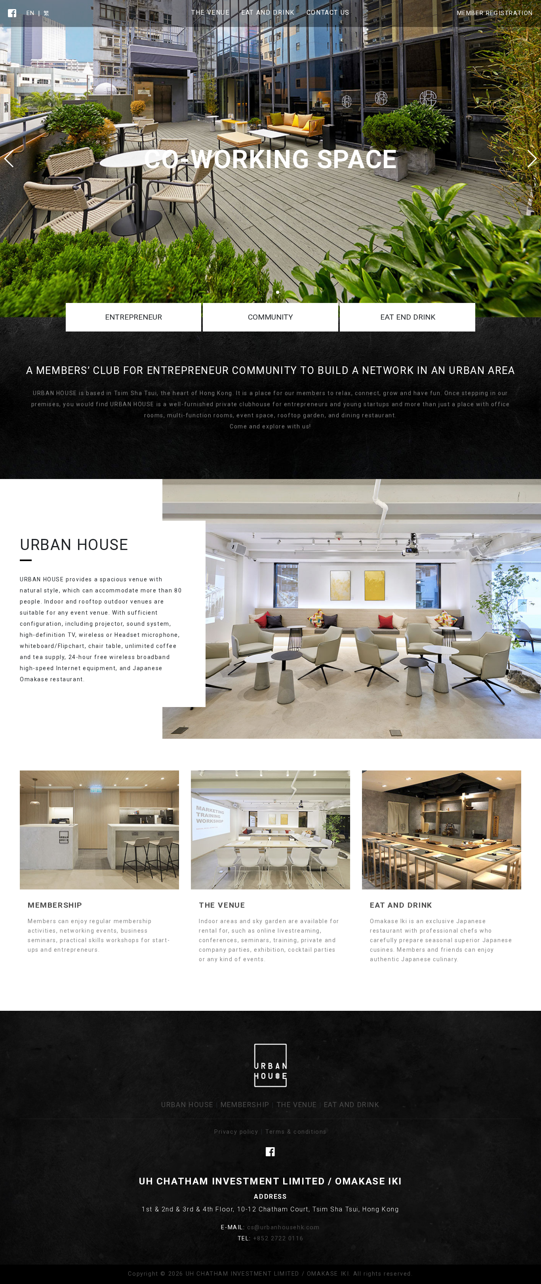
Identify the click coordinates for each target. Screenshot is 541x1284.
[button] (531, 158)
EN (31, 13)
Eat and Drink (352, 1105)
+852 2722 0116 (278, 1238)
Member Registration (495, 13)
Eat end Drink (407, 317)
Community (270, 317)
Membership (245, 1105)
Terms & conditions (296, 1132)
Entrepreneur (133, 317)
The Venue (297, 1105)
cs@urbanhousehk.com (283, 1227)
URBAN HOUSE (187, 1105)
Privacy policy (236, 1132)
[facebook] (12, 13)
